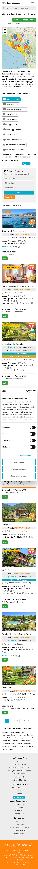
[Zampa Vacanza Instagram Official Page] (19, 845)
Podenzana (10, 738)
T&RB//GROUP (19, 864)
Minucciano (27, 744)
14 (4, 109)
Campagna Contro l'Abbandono (19, 770)
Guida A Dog (19, 804)
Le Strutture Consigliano (14, 150)
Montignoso (14, 746)
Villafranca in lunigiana (26, 746)
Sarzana (17, 732)
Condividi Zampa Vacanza (19, 767)
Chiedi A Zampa (19, 774)
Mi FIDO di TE (19, 777)
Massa (13, 744)
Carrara (20, 735)
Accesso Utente (19, 761)
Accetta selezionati (19, 469)
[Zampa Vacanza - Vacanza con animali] (11, 2)
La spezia (19, 744)
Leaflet (22, 68)
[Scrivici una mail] (30, 845)
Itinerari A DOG (10, 134)
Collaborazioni (19, 810)
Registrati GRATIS (19, 764)
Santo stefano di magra (9, 735)
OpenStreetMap (28, 68)
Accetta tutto (19, 462)
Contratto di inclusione (19, 834)
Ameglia (26, 735)
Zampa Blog (19, 807)
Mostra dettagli (26, 455)
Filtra (19, 192)
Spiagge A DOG (11, 124)
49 (4, 99)
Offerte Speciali (10, 119)
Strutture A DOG (11, 104)
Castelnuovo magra (8, 732)
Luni (23, 732)
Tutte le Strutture (11, 99)
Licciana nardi (6, 744)
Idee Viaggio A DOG (12, 129)
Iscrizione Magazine (19, 780)
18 (4, 129)
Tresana (4, 741)
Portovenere (6, 746)
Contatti (19, 790)
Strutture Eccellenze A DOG (15, 109)
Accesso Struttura (19, 787)
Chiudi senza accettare (19, 476)
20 (4, 104)
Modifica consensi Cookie (19, 827)
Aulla (31, 735)
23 (4, 124)
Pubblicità (19, 794)
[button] (29, 42)
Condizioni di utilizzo (19, 831)
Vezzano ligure (20, 738)
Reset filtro (9, 197)
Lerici (27, 738)
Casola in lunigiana (25, 741)
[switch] (32, 433)
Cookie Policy (19, 824)
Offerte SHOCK (10, 114)
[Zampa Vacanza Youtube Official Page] (13, 845)
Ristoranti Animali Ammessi (14, 145)
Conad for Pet (19, 814)
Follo (9, 741)
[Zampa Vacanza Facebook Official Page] (7, 845)
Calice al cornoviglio (8, 749)
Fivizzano (15, 741)
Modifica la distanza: (10, 160)
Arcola (4, 738)
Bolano (33, 738)
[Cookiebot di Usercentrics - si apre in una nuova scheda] (27, 391)
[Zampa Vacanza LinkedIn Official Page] (24, 845)
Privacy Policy (19, 821)
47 (4, 150)
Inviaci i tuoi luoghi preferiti (24, 20)
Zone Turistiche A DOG (13, 140)
